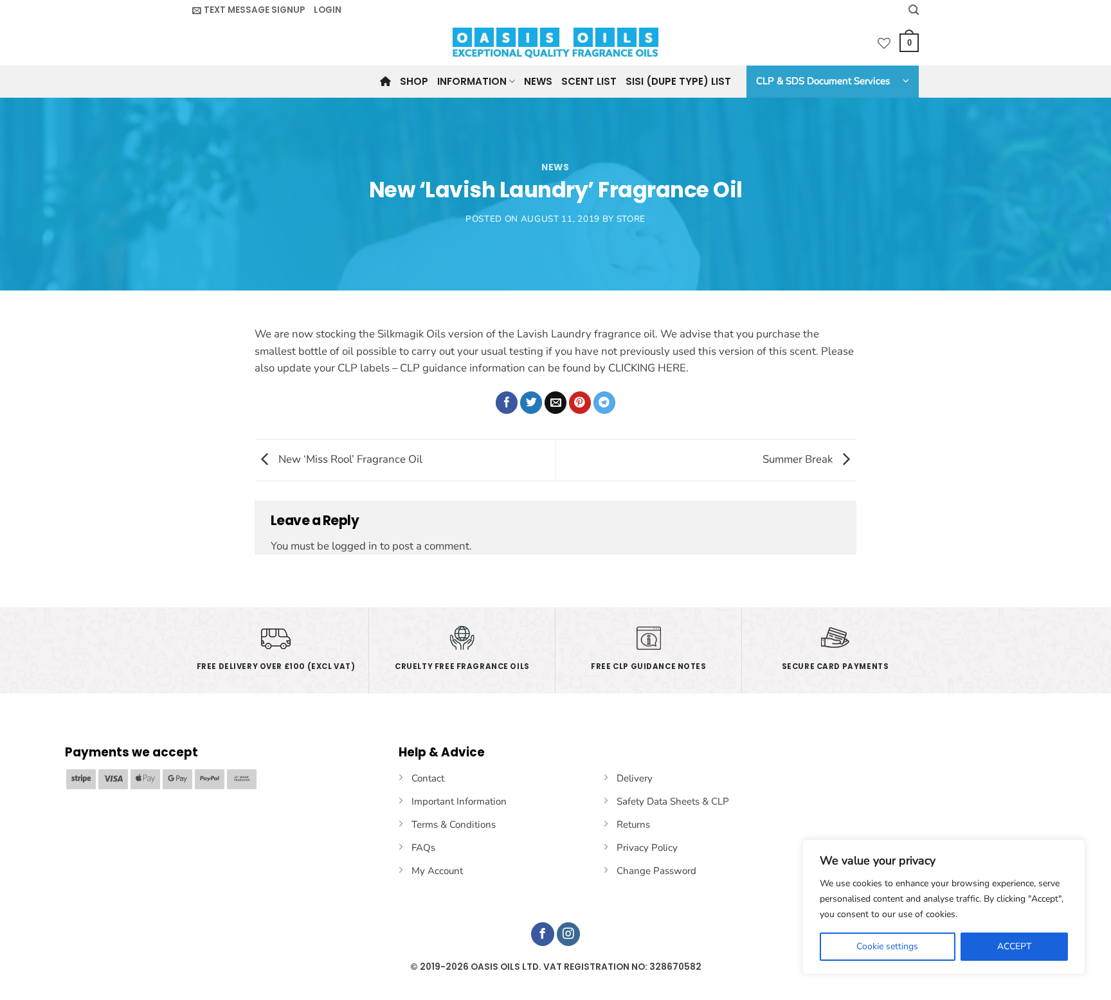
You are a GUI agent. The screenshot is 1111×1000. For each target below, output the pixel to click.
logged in (354, 546)
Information (472, 81)
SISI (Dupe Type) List (678, 81)
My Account (437, 870)
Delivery (635, 778)
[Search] (913, 10)
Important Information (459, 801)
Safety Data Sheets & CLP (673, 801)
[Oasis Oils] (555, 43)
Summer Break (799, 459)
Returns (633, 824)
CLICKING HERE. (648, 368)
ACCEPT (1014, 946)
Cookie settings (887, 946)
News (538, 81)
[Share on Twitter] (531, 402)
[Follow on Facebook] (543, 934)
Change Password (656, 870)
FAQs (423, 847)
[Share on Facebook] (507, 402)
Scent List (589, 81)
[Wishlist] (884, 43)
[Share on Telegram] (604, 402)
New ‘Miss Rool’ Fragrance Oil (349, 459)
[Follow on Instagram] (569, 934)
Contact (427, 778)
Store (631, 219)
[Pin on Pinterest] (580, 402)
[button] (248, 10)
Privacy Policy (647, 847)
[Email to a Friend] (556, 402)
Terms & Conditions (453, 824)
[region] (943, 906)
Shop (414, 81)
